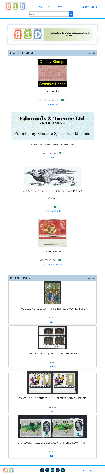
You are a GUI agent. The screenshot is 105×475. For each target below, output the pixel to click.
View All (91, 53)
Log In (94, 7)
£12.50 (52, 455)
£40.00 (52, 411)
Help (59, 6)
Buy (40, 6)
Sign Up (85, 7)
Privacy (93, 471)
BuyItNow (52, 318)
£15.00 (52, 321)
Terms (85, 471)
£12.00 (52, 366)
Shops (50, 6)
